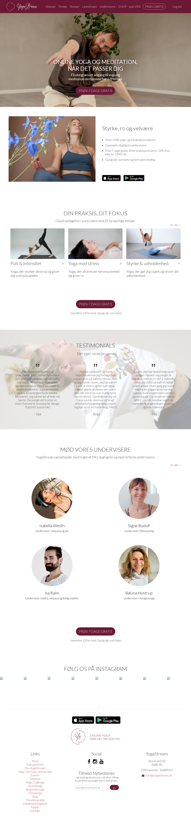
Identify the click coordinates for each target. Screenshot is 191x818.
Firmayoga (35, 793)
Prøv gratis (154, 6)
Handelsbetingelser (35, 803)
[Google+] (101, 761)
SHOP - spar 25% (129, 6)
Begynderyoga (35, 789)
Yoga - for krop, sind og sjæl (35, 771)
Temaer (74, 6)
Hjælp (35, 807)
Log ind (177, 6)
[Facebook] (89, 761)
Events (35, 775)
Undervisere (107, 6)
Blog (35, 796)
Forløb (63, 6)
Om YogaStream (35, 768)
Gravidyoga (35, 786)
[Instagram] (95, 761)
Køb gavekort (35, 764)
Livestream (89, 6)
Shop (35, 761)
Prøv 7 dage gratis (95, 91)
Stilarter (35, 778)
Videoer (51, 6)
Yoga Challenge (35, 782)
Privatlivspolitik (35, 800)
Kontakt (35, 810)
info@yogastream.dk (159, 775)
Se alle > (175, 225)
